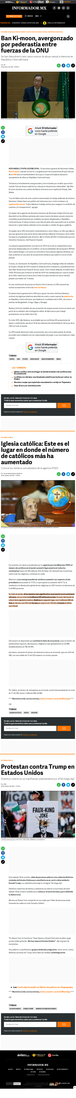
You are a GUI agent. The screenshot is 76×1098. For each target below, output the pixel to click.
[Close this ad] (74, 1087)
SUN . (5, 784)
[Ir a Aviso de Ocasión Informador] (9, 1)
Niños (59, 359)
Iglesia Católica (15, 712)
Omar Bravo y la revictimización (27, 386)
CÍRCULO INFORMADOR (56, 23)
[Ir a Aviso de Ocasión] (23, 1053)
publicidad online (43, 1075)
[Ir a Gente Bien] (32, 1)
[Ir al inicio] (29, 8)
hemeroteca (31, 1075)
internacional (28, 1069)
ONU (18, 359)
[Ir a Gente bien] (53, 1053)
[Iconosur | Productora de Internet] (9, 1083)
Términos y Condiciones (30, 412)
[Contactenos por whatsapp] (68, 8)
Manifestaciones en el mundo (46, 1008)
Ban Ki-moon (34, 359)
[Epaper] (51, 1)
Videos (30, 16)
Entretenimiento (62, 1069)
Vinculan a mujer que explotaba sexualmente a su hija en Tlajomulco (42, 382)
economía (42, 1072)
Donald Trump (28, 1008)
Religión (34, 712)
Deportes (40, 1069)
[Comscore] (64, 1083)
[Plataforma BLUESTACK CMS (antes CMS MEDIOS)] (17, 1083)
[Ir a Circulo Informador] (20, 1)
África (12, 359)
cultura (33, 1072)
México (18, 1069)
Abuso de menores (48, 359)
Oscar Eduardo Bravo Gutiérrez (13, 473)
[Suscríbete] (64, 1)
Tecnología (50, 1069)
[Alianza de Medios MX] (53, 1083)
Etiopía (25, 359)
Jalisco (10, 1069)
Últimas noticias (14, 16)
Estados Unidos (15, 1008)
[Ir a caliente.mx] (40, 1)
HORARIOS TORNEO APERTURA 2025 (25, 23)
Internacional (6, 32)
